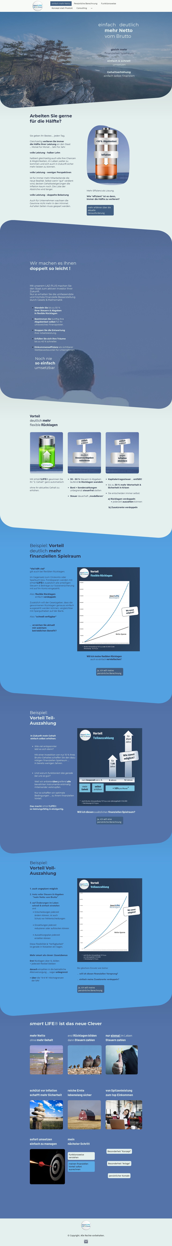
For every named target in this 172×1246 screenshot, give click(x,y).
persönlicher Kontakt (119, 1175)
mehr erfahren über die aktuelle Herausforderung (99, 210)
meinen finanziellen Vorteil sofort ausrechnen (78, 1166)
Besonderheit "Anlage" (119, 1163)
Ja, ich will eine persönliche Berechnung (109, 820)
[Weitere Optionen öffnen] (91, 8)
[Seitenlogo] (37, 6)
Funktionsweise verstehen (76, 1156)
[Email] (86, 1241)
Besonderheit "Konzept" (119, 1151)
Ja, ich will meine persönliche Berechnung (109, 672)
